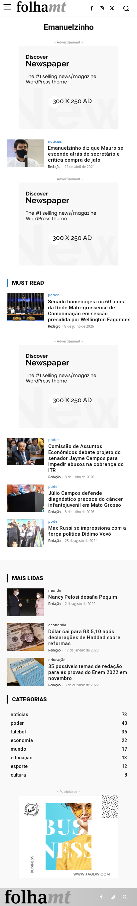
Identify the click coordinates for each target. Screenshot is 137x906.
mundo (54, 590)
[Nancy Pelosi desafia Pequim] (25, 602)
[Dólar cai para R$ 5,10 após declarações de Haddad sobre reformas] (25, 637)
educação (57, 659)
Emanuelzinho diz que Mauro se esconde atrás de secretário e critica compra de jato (85, 154)
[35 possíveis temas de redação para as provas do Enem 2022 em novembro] (25, 672)
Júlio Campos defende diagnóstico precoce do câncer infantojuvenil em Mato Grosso (85, 499)
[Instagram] (101, 9)
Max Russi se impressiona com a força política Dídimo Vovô (87, 531)
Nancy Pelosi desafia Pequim (82, 597)
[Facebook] (91, 9)
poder (53, 295)
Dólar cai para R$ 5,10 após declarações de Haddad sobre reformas (84, 637)
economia (57, 625)
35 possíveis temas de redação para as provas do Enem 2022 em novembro (87, 672)
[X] (112, 9)
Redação (54, 166)
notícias (55, 141)
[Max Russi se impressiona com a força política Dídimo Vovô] (25, 533)
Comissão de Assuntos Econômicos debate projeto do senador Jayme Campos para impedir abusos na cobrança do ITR (86, 458)
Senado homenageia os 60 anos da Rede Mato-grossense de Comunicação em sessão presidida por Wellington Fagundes (89, 311)
